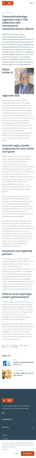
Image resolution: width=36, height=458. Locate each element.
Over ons (5, 427)
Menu (32, 3)
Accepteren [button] (27, 454)
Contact (5, 439)
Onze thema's (7, 419)
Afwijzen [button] (17, 453)
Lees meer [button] (4, 449)
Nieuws (5, 435)
